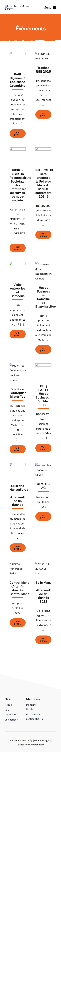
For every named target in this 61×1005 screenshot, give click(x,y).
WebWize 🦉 (26, 740)
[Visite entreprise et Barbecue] (18, 264)
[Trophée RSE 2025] (43, 53)
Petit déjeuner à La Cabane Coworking (17, 80)
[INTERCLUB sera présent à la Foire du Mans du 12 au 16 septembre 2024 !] (43, 149)
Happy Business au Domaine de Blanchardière (45, 297)
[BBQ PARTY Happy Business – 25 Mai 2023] (43, 365)
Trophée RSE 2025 (43, 69)
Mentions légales (43, 740)
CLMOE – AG (43, 486)
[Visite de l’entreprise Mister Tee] (18, 365)
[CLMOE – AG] (43, 465)
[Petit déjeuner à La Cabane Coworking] (18, 53)
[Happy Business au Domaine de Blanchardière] (43, 264)
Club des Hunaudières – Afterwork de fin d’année (19, 495)
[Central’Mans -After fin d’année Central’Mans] (18, 563)
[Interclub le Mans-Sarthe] (17, 6)
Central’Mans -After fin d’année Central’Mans (19, 588)
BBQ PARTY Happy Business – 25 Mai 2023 (43, 395)
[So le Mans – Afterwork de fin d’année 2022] (43, 563)
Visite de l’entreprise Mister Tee (18, 393)
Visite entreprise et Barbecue (17, 290)
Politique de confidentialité (30, 744)
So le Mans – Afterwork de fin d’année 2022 (43, 592)
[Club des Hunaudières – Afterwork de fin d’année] (18, 465)
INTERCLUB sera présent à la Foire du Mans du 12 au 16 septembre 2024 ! (44, 183)
